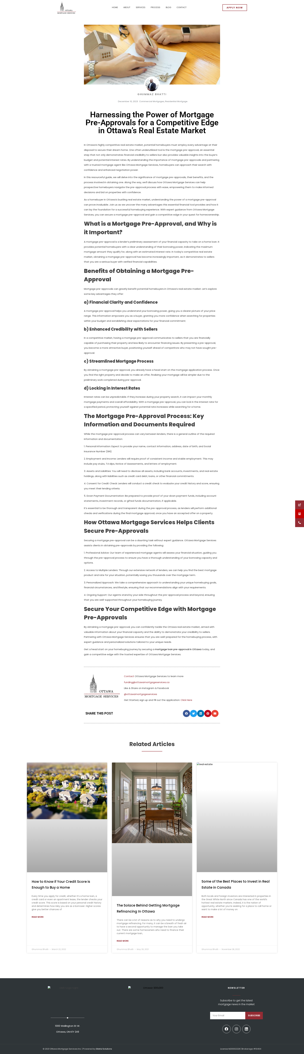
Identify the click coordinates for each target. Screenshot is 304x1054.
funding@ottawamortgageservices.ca (146, 682)
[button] (186, 713)
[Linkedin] (246, 1029)
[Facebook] (226, 1029)
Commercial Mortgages (151, 101)
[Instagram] (236, 1029)
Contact (129, 676)
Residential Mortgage (176, 101)
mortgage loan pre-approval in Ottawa (178, 649)
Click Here (186, 700)
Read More (38, 917)
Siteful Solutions (104, 1048)
